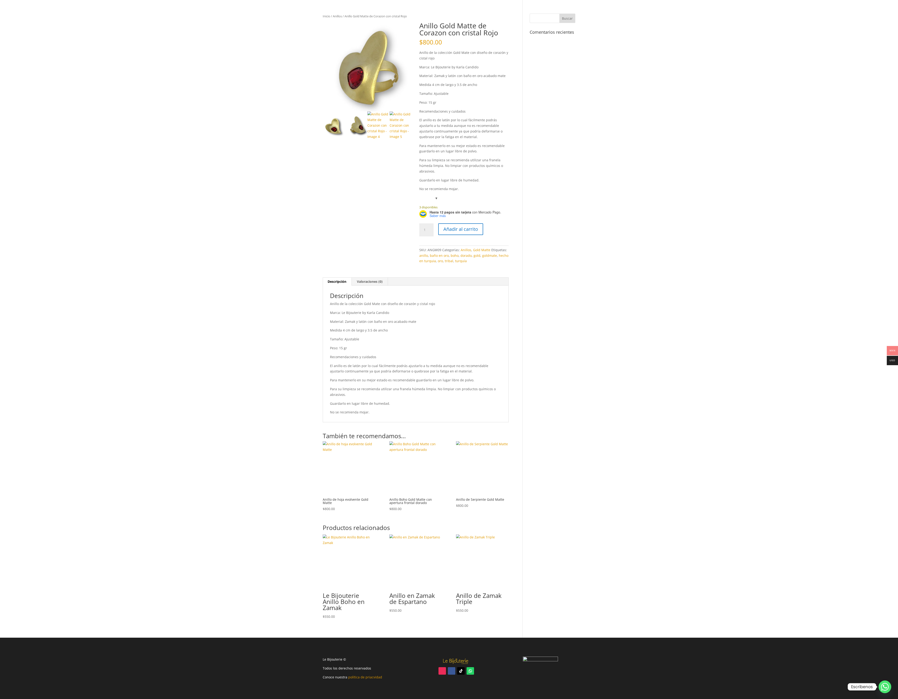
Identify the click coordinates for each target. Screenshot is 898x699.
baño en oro (439, 255)
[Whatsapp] (885, 687)
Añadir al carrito (460, 229)
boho (455, 255)
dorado (466, 255)
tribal (449, 261)
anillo (423, 255)
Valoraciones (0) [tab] (370, 281)
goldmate (489, 255)
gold (477, 255)
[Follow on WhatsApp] (470, 671)
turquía (461, 261)
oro (440, 261)
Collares (561, 13)
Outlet (635, 13)
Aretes (541, 13)
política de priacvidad (365, 677)
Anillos (523, 13)
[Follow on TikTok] (461, 671)
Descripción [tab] (337, 281)
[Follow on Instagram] (442, 671)
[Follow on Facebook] (451, 671)
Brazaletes (585, 13)
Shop (506, 13)
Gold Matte (612, 13)
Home (490, 13)
